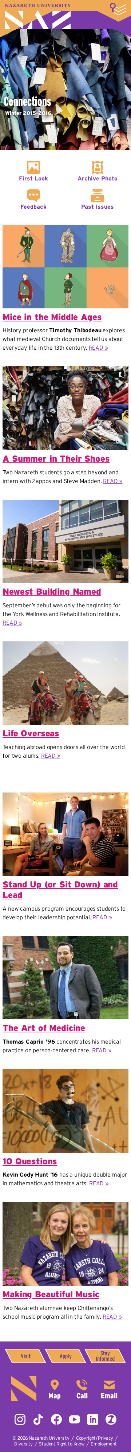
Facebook (56, 1419)
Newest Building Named (52, 591)
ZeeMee (111, 1419)
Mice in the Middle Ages (52, 317)
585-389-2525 (82, 1388)
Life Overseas (31, 733)
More (118, 9)
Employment (103, 1444)
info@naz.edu (109, 1388)
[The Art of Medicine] (65, 941)
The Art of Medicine (44, 1028)
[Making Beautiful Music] (65, 1207)
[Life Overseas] (65, 646)
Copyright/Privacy (94, 1438)
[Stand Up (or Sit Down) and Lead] (65, 797)
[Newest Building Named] (65, 504)
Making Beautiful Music (51, 1294)
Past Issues (97, 206)
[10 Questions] (65, 1074)
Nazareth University (38, 16)
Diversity (23, 1444)
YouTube (74, 1419)
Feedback (33, 206)
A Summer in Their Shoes (56, 458)
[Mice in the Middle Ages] (65, 229)
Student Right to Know (61, 1444)
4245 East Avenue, (55, 1388)
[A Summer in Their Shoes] (65, 371)
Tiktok (38, 1419)
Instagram (20, 1419)
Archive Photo (98, 178)
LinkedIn (92, 1419)
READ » (98, 347)
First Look (33, 178)
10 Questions (30, 1161)
